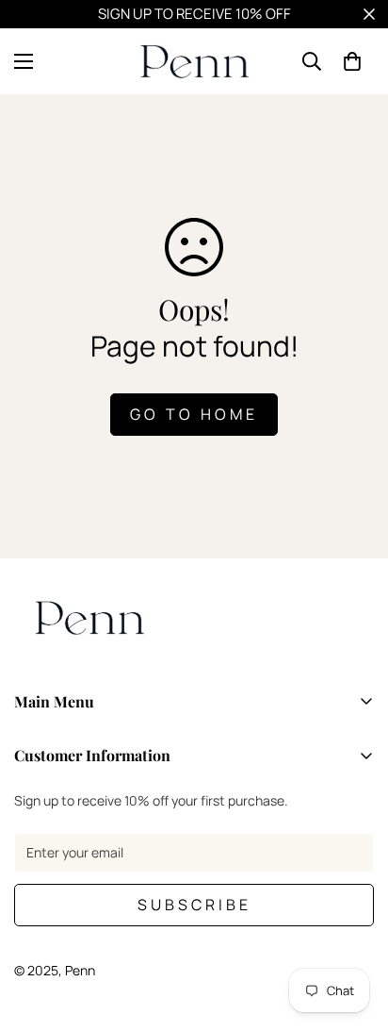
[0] (352, 61)
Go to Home (194, 414)
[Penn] (194, 61)
